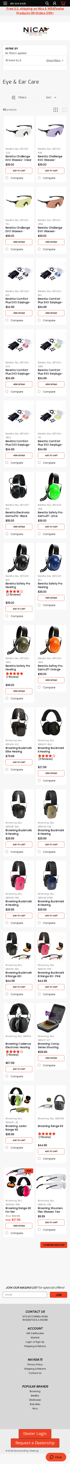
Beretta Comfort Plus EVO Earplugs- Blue (50, 301)
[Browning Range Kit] (51, 1100)
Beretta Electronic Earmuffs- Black (18, 514)
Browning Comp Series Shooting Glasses (48, 1046)
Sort (48, 97)
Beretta (10, 148)
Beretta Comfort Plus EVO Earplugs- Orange (18, 443)
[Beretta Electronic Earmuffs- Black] (19, 487)
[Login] (54, 4)
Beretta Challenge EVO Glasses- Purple (50, 158)
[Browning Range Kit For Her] (19, 1182)
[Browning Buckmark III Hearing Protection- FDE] (51, 804)
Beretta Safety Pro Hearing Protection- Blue (50, 585)
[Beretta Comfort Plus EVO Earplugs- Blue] (51, 273)
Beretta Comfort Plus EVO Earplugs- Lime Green (50, 372)
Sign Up (39, 1341)
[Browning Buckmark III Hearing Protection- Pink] (19, 876)
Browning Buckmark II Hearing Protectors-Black (51, 750)
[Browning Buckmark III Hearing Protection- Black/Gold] (19, 804)
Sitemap (34, 1450)
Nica (35, 1408)
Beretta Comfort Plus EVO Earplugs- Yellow (50, 443)
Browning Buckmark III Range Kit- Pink (51, 974)
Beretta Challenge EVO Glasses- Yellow (18, 229)
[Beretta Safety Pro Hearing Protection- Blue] (51, 558)
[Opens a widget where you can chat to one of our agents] (56, 1457)
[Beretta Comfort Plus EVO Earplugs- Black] (19, 273)
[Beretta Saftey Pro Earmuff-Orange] (51, 640)
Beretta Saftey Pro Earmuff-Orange (50, 667)
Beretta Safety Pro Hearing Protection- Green (18, 668)
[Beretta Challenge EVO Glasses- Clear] (19, 131)
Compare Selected (53, 1244)
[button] (35, 60)
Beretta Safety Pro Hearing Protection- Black (18, 585)
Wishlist (35, 1337)
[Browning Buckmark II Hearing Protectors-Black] (51, 722)
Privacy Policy (35, 1364)
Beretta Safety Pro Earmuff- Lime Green (50, 514)
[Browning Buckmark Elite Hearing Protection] (19, 722)
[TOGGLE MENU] (5, 3)
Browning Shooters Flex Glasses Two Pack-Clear (50, 1210)
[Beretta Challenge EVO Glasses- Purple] (51, 131)
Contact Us (35, 1373)
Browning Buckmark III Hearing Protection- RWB (51, 903)
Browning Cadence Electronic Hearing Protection (18, 1046)
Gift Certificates (35, 1333)
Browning (11, 740)
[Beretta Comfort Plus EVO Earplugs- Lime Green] (51, 344)
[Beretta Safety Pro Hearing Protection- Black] (19, 558)
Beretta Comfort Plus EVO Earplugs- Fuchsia (18, 372)
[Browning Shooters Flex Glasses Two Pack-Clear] (51, 1182)
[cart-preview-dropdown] (62, 3)
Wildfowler (35, 1399)
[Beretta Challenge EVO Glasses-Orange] (51, 202)
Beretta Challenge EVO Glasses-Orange (50, 229)
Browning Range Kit (50, 1126)
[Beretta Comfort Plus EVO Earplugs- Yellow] (51, 415)
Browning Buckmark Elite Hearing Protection (19, 750)
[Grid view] (56, 110)
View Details (19, 242)
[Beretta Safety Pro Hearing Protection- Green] (19, 640)
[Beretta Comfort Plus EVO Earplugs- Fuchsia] (19, 344)
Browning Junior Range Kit (16, 1127)
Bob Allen (35, 1404)
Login (29, 1341)
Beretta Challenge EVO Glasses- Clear (19, 158)
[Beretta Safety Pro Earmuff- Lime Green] (51, 487)
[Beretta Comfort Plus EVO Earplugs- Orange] (19, 415)
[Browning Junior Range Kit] (19, 1100)
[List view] (65, 110)
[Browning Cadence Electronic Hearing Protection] (19, 1018)
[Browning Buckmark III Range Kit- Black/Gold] (19, 947)
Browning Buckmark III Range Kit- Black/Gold (19, 974)
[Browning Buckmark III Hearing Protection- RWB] (51, 876)
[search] (47, 4)
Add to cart (19, 170)
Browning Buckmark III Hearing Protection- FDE (51, 832)
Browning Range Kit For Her (18, 1210)
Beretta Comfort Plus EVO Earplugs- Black (18, 301)
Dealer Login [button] (35, 1433)
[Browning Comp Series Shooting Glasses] (51, 1018)
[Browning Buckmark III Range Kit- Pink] (51, 947)
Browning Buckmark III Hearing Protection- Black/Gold (19, 832)
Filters (22, 97)
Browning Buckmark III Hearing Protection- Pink (19, 903)
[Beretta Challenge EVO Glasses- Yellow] (19, 202)
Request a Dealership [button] (35, 1443)
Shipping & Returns (35, 1346)
